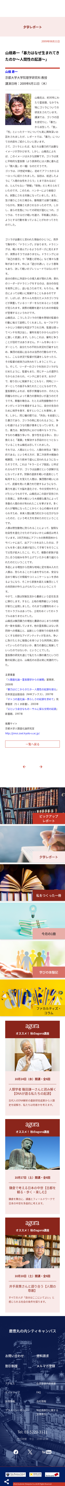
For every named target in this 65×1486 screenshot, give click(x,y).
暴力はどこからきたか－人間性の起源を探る (32, 689)
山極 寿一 (11, 71)
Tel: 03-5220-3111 (32, 1431)
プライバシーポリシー (17, 1410)
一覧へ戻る (33, 744)
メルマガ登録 (45, 1366)
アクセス (10, 1383)
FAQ (38, 1392)
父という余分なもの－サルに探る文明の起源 (32, 709)
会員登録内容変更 (46, 1383)
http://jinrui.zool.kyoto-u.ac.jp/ (22, 733)
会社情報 (41, 1401)
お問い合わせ (14, 1355)
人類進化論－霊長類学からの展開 (26, 679)
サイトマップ (12, 1392)
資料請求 (42, 1355)
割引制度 (11, 1366)
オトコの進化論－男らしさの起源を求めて (31, 699)
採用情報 (10, 1401)
